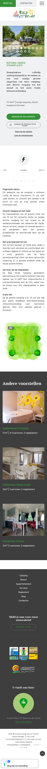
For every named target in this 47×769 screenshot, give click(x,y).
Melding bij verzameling (15, 765)
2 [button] (9, 48)
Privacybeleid (12, 745)
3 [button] (13, 48)
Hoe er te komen (23, 722)
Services (23, 588)
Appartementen (23, 584)
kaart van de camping (23, 132)
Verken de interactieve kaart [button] (25, 125)
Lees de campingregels (23, 136)
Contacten (26, 3)
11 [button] (17, 51)
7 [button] (29, 48)
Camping (23, 576)
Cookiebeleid (25, 745)
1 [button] (6, 48)
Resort (23, 580)
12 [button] (21, 51)
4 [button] (17, 48)
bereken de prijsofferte (23, 117)
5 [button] (21, 48)
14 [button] (29, 51)
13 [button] (25, 51)
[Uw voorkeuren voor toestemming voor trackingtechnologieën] (4, 764)
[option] (23, 41)
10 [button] (41, 48)
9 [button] (37, 48)
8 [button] (33, 48)
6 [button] (25, 48)
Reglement (23, 592)
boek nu (7, 3)
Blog (23, 597)
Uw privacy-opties (22, 761)
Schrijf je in (23, 627)
